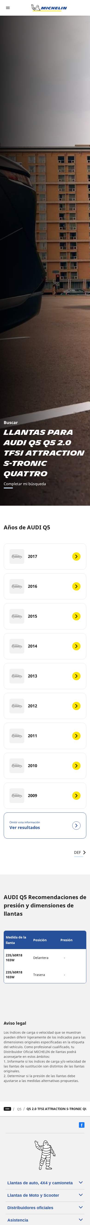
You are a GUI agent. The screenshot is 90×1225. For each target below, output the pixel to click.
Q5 (19, 1109)
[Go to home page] (49, 8)
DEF (77, 852)
